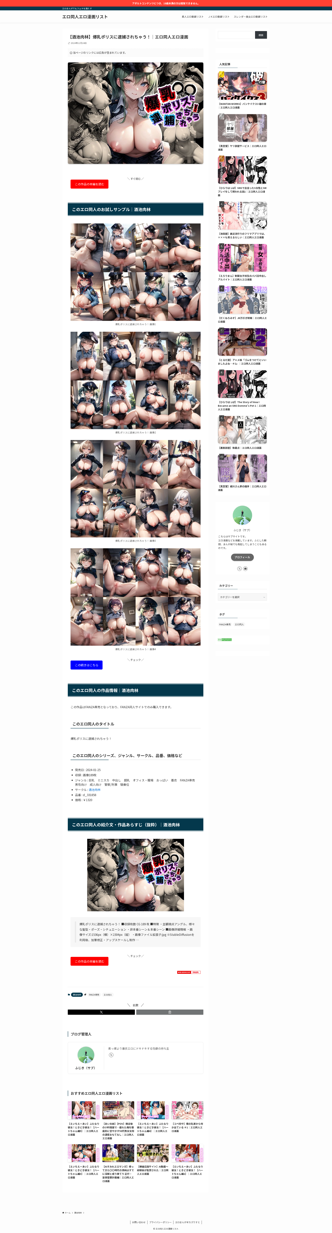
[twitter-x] (111, 1055)
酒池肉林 (94, 789)
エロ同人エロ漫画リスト (85, 17)
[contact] (245, 568)
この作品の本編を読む (89, 184)
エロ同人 (108, 994)
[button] (101, 1012)
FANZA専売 (94, 994)
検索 (261, 35)
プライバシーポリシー (160, 1222)
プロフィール (242, 557)
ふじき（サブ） (86, 1068)
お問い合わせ (139, 1222)
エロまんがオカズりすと (187, 1222)
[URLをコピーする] (169, 1012)
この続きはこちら (86, 665)
